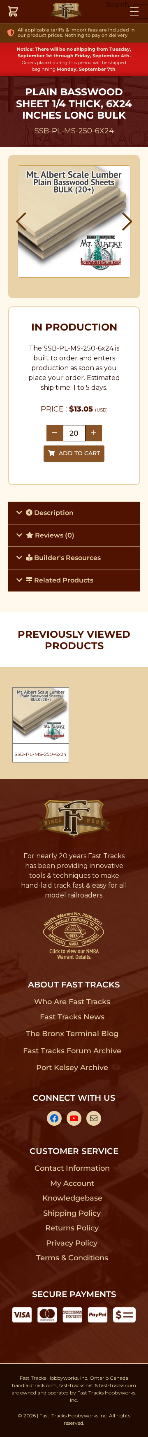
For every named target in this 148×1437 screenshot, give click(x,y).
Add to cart (79, 453)
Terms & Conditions (72, 1257)
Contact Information (72, 1168)
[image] (74, 221)
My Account (72, 1183)
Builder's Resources (66, 558)
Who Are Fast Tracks (72, 1001)
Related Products (62, 580)
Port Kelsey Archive (72, 1067)
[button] (21, 222)
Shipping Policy (72, 1213)
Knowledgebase (72, 1198)
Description (53, 513)
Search (117, 5)
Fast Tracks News (72, 1016)
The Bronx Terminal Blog (72, 1033)
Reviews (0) (53, 535)
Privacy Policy (72, 1243)
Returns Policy (72, 1227)
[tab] (74, 512)
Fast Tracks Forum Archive (72, 1050)
